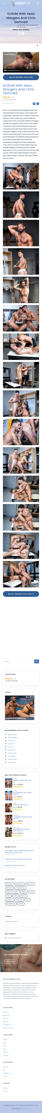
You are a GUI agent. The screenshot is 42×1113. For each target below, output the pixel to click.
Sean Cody (11, 741)
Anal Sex (19, 900)
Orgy (31, 892)
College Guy (20, 888)
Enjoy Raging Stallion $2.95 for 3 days (21, 78)
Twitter (5, 1091)
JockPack (11, 744)
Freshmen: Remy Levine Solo (15, 865)
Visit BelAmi (10, 961)
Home (6, 25)
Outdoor (10, 900)
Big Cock (30, 884)
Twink (21, 904)
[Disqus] (21, 625)
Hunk (15, 896)
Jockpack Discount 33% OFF (22, 818)
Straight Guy (11, 904)
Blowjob (9, 888)
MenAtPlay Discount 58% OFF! (21, 830)
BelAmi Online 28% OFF (22, 780)
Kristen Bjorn (12, 762)
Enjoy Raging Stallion (20, 594)
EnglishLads (11, 750)
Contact (6, 1088)
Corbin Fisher (12, 753)
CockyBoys (11, 756)
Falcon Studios (12, 759)
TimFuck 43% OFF (20, 805)
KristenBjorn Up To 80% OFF (22, 793)
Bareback (19, 884)
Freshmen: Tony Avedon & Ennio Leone (18, 859)
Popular (12, 25)
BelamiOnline (12, 734)
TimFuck (10, 747)
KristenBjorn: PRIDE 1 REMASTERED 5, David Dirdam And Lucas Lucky (19, 852)
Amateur (10, 884)
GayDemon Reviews (14, 938)
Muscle (23, 896)
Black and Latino (12, 892)
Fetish (24, 892)
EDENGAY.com (26, 1108)
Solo (27, 900)
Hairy (8, 896)
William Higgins (13, 738)
